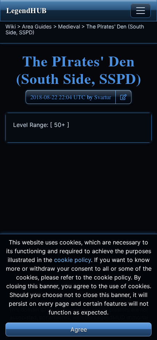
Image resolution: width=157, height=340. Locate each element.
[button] (123, 97)
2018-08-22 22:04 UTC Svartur (70, 97)
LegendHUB (26, 10)
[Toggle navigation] (140, 10)
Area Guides (37, 26)
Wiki (10, 26)
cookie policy (72, 259)
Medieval (69, 26)
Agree (78, 329)
